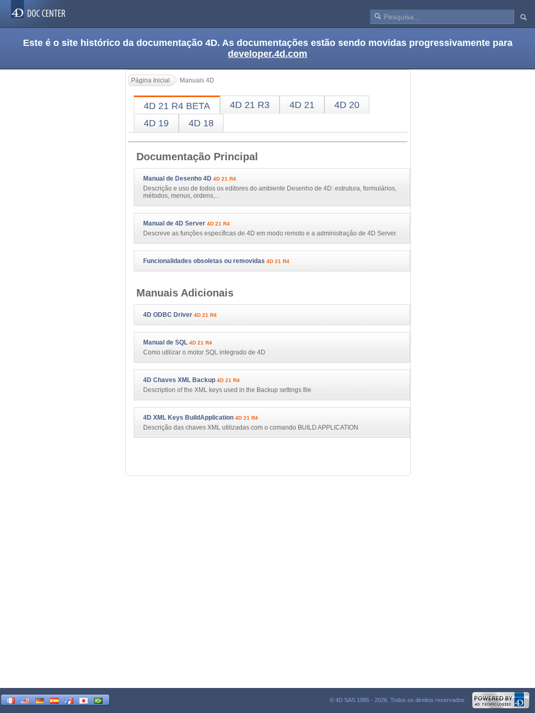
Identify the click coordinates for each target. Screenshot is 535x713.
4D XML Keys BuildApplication (188, 417)
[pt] (98, 699)
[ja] (83, 699)
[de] (39, 699)
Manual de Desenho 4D (177, 178)
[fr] (10, 699)
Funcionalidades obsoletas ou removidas (204, 261)
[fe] (69, 699)
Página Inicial (150, 80)
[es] (54, 699)
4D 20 (346, 105)
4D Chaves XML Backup (179, 380)
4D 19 (156, 123)
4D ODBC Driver (167, 314)
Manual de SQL (165, 342)
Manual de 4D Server (174, 223)
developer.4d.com (267, 54)
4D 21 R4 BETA (177, 106)
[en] (25, 699)
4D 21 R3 (250, 105)
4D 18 (201, 123)
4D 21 (302, 105)
